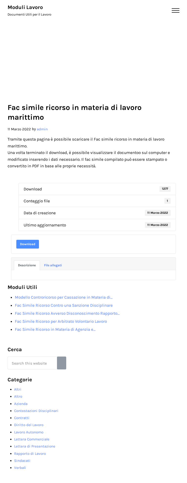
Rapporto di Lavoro (30, 453)
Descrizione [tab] (27, 265)
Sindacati (22, 460)
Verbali (20, 467)
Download (27, 244)
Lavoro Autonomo (28, 432)
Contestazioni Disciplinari (36, 411)
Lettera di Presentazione (34, 446)
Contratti (21, 418)
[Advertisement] (93, 57)
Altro (18, 396)
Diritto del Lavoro (28, 425)
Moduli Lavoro (25, 7)
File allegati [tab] (53, 265)
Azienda (21, 404)
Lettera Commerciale (31, 439)
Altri (17, 389)
